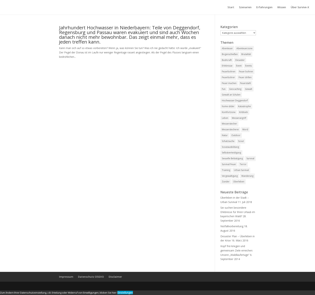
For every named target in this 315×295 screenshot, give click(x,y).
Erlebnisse (227, 65)
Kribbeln (243, 112)
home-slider (228, 106)
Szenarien (245, 7)
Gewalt (248, 89)
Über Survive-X (300, 7)
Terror (243, 164)
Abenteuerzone (244, 48)
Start (231, 7)
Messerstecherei (230, 129)
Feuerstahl (245, 83)
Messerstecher (229, 123)
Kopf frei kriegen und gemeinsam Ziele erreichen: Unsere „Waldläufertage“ (236, 250)
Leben (225, 118)
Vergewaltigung (230, 175)
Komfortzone (229, 112)
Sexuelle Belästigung (232, 158)
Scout (241, 141)
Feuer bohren (246, 71)
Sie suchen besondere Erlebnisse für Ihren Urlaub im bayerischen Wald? (237, 212)
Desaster (240, 60)
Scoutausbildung (230, 147)
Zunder (226, 181)
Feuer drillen (245, 77)
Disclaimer (115, 276)
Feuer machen (229, 83)
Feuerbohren (228, 71)
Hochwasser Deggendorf (235, 100)
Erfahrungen (264, 7)
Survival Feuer (229, 164)
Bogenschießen (230, 54)
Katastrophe (244, 106)
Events (248, 65)
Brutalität (246, 54)
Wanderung (247, 175)
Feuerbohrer (228, 77)
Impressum (66, 276)
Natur (225, 135)
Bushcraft (227, 60)
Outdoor (235, 135)
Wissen (281, 7)
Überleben (238, 181)
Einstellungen (125, 292)
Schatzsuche (228, 141)
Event (239, 65)
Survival (250, 158)
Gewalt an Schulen (231, 94)
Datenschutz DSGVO (91, 276)
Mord (245, 129)
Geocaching (235, 89)
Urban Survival (241, 170)
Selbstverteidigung (231, 152)
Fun (223, 89)
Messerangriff (239, 118)
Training (226, 170)
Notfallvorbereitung (231, 226)
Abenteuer (227, 48)
